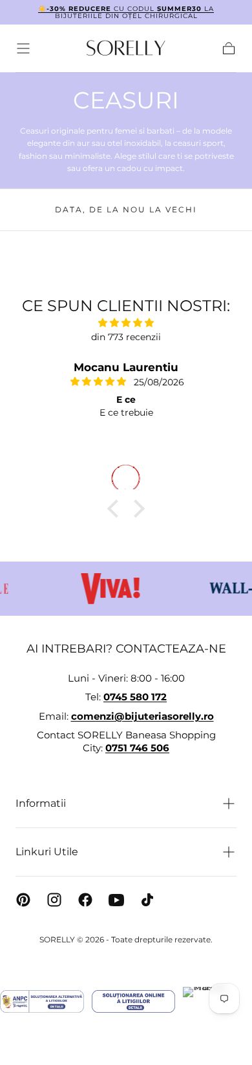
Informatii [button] (41, 803)
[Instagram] (54, 900)
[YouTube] (116, 900)
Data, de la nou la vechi (126, 209)
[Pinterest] (23, 900)
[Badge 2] (133, 1001)
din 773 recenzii (126, 337)
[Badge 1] (42, 1001)
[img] (126, 323)
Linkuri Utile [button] (47, 852)
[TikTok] (147, 900)
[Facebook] (85, 900)
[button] (23, 48)
